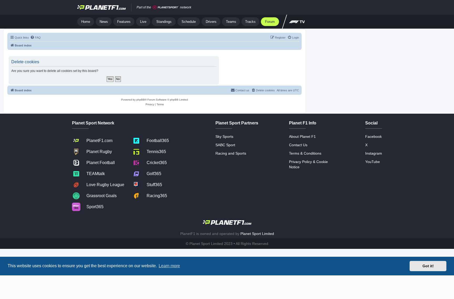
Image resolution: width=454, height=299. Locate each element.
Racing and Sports (230, 153)
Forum (270, 22)
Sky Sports (224, 136)
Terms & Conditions (305, 153)
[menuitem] (35, 37)
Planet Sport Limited (257, 234)
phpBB (140, 99)
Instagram (373, 153)
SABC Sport (225, 145)
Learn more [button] (169, 266)
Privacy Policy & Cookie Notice (308, 164)
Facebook (373, 136)
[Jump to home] (101, 7)
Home (85, 22)
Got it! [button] (428, 266)
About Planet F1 (302, 136)
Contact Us (298, 145)
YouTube (372, 162)
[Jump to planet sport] (166, 7)
